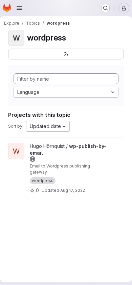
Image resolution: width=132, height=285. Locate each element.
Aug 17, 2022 (72, 190)
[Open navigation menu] (19, 8)
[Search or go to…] (106, 8)
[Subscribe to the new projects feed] (66, 54)
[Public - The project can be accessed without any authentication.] (32, 159)
